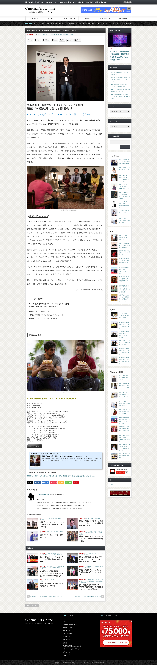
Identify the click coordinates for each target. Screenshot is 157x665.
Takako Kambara (43, 494)
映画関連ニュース (92, 581)
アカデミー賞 (88, 531)
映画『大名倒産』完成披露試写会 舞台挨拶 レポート (124, 455)
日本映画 (53, 554)
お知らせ (65, 642)
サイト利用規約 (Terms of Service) (72, 645)
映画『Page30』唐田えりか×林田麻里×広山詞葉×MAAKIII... (124, 161)
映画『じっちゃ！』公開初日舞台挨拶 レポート (124, 237)
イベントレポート (69, 18)
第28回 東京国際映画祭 (62, 34)
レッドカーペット (46, 554)
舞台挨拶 (42, 519)
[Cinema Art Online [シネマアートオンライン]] (40, 12)
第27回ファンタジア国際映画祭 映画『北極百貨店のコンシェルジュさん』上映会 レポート (119, 56)
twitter (127, 2)
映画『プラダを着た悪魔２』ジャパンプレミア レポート (124, 253)
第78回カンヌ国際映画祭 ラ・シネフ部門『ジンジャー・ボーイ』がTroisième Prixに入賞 (52, 573)
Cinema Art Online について (70, 624)
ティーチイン (58, 518)
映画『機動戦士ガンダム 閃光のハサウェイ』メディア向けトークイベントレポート (91, 559)
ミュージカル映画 (86, 532)
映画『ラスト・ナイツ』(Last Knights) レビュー (88, 596)
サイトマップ (66, 655)
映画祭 (87, 18)
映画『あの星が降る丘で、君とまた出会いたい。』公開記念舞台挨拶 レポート (120, 96)
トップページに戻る (32, 605)
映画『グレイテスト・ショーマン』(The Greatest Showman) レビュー (91, 538)
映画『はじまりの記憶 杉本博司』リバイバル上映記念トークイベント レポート (120, 79)
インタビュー (52, 18)
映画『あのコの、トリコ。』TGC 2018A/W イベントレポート (91, 572)
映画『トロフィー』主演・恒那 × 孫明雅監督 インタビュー (124, 220)
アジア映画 (88, 579)
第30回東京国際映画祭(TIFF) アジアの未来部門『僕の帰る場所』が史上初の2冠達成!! (91, 587)
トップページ (34, 18)
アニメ (87, 553)
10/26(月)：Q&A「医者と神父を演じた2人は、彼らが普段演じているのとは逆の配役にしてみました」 (61, 476)
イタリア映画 (41, 34)
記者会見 (71, 34)
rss (124, 2)
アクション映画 (49, 553)
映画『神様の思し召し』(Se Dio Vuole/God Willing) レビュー (46, 596)
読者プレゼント (105, 18)
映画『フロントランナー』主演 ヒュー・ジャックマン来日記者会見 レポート (91, 523)
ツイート (112, 484)
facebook (130, 2)
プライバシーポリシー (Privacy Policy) (73, 649)
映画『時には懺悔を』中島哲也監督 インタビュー (124, 377)
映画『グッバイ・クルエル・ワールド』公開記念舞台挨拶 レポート (52, 559)
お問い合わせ (123, 18)
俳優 (54, 531)
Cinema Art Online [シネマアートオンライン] (77, 663)
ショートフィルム (46, 567)
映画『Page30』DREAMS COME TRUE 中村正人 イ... (124, 186)
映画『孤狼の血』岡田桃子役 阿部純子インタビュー (124, 411)
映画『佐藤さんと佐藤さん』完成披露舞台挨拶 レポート (124, 342)
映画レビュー (94, 532)
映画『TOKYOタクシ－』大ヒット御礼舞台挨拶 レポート (124, 245)
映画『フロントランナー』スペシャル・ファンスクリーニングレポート (52, 524)
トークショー (58, 579)
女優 (57, 531)
